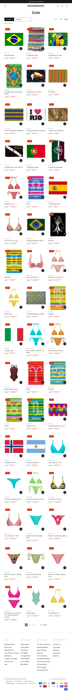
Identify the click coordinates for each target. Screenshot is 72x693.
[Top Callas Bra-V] (36, 261)
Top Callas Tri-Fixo (11, 536)
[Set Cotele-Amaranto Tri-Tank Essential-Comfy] (14, 597)
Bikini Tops (8, 647)
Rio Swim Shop (13, 679)
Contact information (21, 683)
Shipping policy (10, 683)
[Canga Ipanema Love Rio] (36, 115)
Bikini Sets (7, 656)
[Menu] (5, 6)
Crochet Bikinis (42, 656)
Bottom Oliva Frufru (33, 574)
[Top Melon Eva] (58, 597)
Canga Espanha (54, 204)
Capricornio (30, 426)
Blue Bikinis (24, 664)
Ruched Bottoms (42, 670)
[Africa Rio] (58, 76)
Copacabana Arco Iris (56, 426)
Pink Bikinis (24, 653)
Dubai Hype (30, 613)
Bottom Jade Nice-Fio (12, 499)
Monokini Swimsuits (43, 662)
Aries (28, 389)
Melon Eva (8, 314)
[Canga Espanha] (58, 188)
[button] (57, 6)
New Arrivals (8, 662)
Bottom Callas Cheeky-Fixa (57, 575)
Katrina (51, 241)
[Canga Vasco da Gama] (14, 151)
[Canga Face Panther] (58, 115)
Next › (45, 625)
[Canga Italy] (14, 334)
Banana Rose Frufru (55, 277)
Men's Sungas (41, 667)
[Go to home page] (36, 6)
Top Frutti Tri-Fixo (11, 241)
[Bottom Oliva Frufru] (36, 558)
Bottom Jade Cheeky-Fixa (34, 537)
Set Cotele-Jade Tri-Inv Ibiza (35, 352)
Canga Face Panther (56, 131)
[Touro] (14, 410)
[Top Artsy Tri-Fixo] (58, 483)
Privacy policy (18, 681)
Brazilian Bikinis (9, 644)
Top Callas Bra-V (32, 277)
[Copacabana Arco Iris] (58, 410)
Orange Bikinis (25, 656)
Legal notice (32, 683)
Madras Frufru (9, 204)
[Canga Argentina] (36, 446)
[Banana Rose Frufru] (58, 261)
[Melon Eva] (14, 298)
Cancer (51, 389)
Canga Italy (8, 351)
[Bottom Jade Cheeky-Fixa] (36, 520)
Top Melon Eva (53, 613)
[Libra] (36, 188)
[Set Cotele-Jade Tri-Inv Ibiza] (36, 334)
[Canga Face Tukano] (36, 76)
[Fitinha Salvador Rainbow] (14, 115)
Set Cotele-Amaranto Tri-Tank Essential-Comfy (12, 615)
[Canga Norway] (14, 446)
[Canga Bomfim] (36, 39)
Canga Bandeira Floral (34, 241)
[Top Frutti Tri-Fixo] (14, 225)
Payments (56, 653)
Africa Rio (52, 92)
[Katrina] (58, 225)
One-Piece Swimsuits (11, 653)
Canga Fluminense (55, 167)
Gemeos (7, 277)
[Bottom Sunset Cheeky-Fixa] (14, 558)
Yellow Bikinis (25, 659)
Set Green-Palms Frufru (35, 499)
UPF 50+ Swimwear (43, 644)
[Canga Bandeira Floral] (36, 225)
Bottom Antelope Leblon (57, 536)
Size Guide (56, 647)
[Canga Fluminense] (58, 151)
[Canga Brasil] (14, 39)
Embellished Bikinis (43, 659)
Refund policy (9, 681)
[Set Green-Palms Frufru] (36, 483)
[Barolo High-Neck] (14, 373)
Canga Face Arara (55, 55)
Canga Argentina (32, 463)
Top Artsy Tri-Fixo (55, 499)
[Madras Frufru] (14, 188)
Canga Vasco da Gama (13, 167)
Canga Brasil (9, 55)
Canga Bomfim (32, 55)
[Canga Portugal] (36, 151)
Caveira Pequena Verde (35, 314)
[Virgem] (58, 298)
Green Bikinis (25, 662)
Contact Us (57, 644)
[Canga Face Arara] (58, 39)
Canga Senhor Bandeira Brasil (13, 93)
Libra (28, 204)
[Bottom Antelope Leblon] (58, 520)
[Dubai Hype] (36, 597)
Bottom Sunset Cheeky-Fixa (13, 575)
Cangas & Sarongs (10, 659)
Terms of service (28, 681)
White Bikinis (25, 647)
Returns (55, 656)
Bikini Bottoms (9, 650)
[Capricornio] (36, 410)
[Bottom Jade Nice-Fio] (14, 483)
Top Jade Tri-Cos (55, 463)
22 (41, 625)
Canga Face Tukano (34, 92)
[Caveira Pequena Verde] (36, 298)
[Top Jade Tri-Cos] (58, 446)
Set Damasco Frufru (55, 351)
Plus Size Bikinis (42, 664)
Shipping (56, 650)
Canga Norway (10, 463)
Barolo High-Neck (11, 389)
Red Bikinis (24, 650)
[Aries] (36, 373)
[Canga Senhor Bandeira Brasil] (14, 76)
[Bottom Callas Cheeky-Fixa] (58, 558)
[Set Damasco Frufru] (58, 334)
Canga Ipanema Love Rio (35, 131)
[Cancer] (58, 373)
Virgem (51, 314)
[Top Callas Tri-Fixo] (14, 520)
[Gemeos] (14, 261)
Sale (5, 664)
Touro (6, 426)
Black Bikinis (25, 644)
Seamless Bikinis (42, 647)
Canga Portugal (32, 167)
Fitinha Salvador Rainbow (14, 131)
